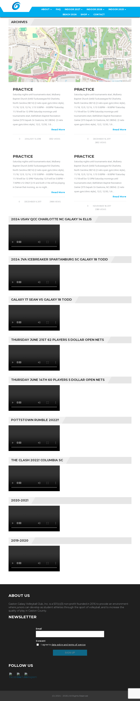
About (45, 9)
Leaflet (100, 81)
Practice (23, 89)
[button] (70, 51)
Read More (58, 129)
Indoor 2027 (73, 9)
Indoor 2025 (116, 9)
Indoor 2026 (95, 9)
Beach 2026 (69, 14)
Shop (84, 14)
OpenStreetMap (117, 81)
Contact (99, 14)
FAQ (58, 9)
